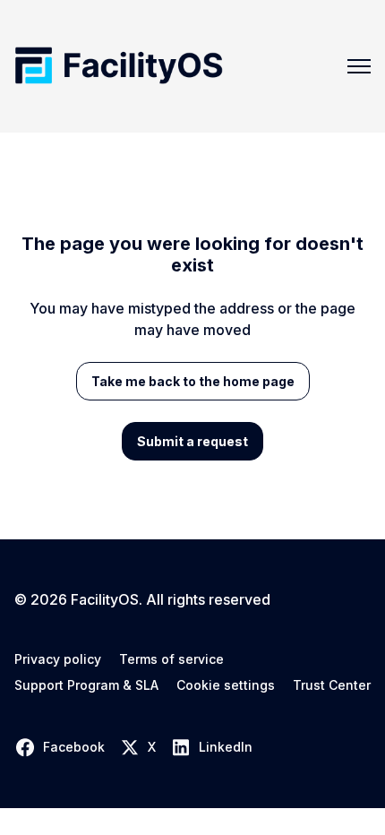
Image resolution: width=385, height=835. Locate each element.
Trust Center (332, 685)
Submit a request (192, 441)
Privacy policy (57, 659)
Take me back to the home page (193, 381)
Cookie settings (225, 685)
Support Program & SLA (86, 685)
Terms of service (171, 659)
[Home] (118, 66)
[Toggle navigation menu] (359, 66)
